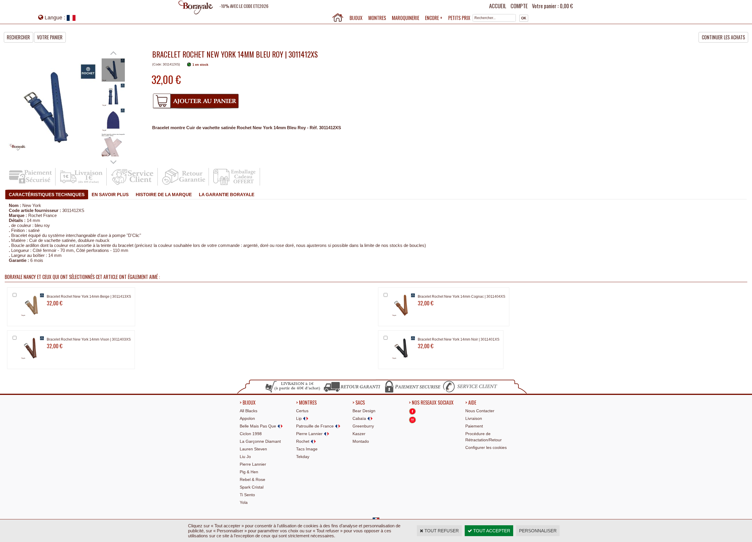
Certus (302, 410)
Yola (244, 502)
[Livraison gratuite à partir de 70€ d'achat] (293, 391)
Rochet (303, 441)
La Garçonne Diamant (260, 441)
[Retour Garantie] (184, 184)
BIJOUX (356, 17)
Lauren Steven (253, 449)
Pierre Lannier (253, 464)
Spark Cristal (251, 487)
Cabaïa (359, 418)
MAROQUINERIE (405, 17)
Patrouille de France (315, 426)
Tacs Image (307, 449)
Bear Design (363, 410)
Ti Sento (247, 494)
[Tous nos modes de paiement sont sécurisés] (412, 391)
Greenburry (363, 426)
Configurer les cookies (486, 447)
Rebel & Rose (252, 479)
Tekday (302, 456)
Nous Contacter (479, 410)
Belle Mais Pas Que (258, 426)
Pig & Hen (249, 471)
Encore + (433, 17)
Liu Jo (245, 456)
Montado (360, 441)
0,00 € (566, 6)
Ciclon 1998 (251, 433)
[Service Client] (133, 184)
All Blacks (248, 410)
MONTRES (377, 17)
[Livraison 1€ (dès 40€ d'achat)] (81, 184)
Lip (299, 418)
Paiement (474, 426)
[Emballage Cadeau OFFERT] (235, 184)
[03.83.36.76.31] (471, 391)
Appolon (247, 418)
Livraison (473, 418)
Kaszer (358, 433)
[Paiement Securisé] (30, 184)
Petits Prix (459, 17)
